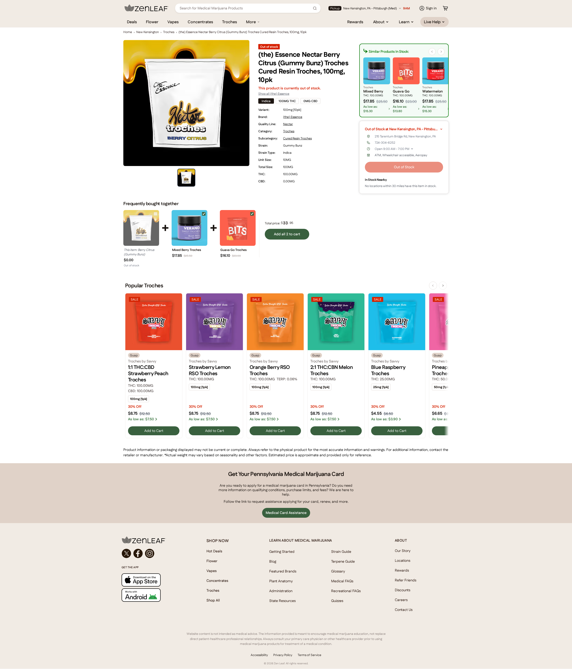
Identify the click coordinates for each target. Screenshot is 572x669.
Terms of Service (309, 655)
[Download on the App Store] (155, 580)
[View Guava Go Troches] (238, 228)
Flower (152, 22)
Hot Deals (214, 551)
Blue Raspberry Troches (388, 370)
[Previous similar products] (432, 51)
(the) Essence (292, 117)
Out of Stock (404, 167)
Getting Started (281, 551)
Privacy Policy (282, 655)
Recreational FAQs (346, 590)
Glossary (338, 571)
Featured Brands (282, 571)
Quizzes (337, 600)
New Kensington (147, 32)
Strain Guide (341, 551)
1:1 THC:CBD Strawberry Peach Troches (148, 373)
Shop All (213, 600)
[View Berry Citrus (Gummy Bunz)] (141, 228)
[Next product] (443, 286)
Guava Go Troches (233, 250)
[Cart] (445, 8)
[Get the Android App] (155, 595)
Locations (402, 560)
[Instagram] (150, 553)
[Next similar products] (441, 51)
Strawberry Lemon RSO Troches (210, 370)
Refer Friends (405, 580)
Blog (272, 561)
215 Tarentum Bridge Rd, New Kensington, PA (405, 136)
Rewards (355, 22)
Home (127, 32)
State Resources (282, 600)
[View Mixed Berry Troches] (189, 228)
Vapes (173, 22)
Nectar (288, 124)
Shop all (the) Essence (273, 93)
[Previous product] (433, 286)
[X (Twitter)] (126, 553)
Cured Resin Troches (297, 138)
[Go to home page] (155, 539)
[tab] (186, 178)
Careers (401, 599)
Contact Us (403, 609)
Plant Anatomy (281, 581)
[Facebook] (138, 553)
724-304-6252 (385, 142)
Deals (132, 22)
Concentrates (200, 22)
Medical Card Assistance (286, 512)
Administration (280, 590)
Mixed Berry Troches (186, 250)
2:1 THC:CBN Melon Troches (331, 370)
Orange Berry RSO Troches (270, 370)
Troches (229, 22)
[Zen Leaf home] (146, 8)
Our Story (402, 550)
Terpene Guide (343, 561)
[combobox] (245, 8)
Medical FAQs (342, 581)
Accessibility (259, 655)
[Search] (315, 8)
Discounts (402, 590)
